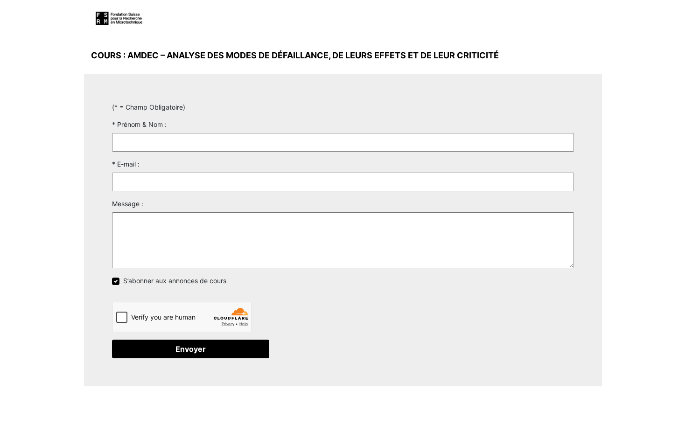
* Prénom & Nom (137, 124)
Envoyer (190, 349)
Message (126, 204)
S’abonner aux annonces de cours (174, 281)
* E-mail (124, 164)
